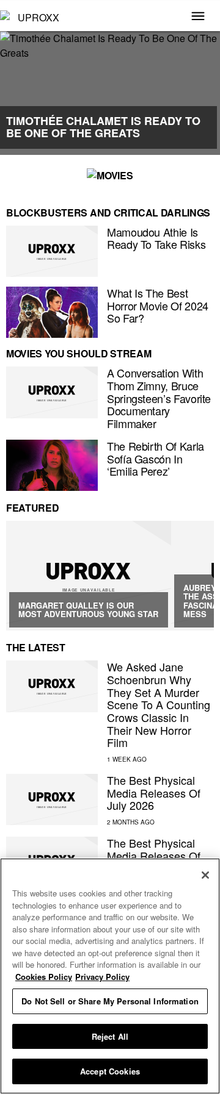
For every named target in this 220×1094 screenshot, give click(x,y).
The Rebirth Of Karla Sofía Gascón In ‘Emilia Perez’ (155, 458)
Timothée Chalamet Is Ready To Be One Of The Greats (103, 127)
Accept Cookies (110, 1071)
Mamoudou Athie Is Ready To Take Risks (156, 238)
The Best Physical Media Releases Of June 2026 (153, 855)
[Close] (205, 875)
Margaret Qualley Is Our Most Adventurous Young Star (88, 609)
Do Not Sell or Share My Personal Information (110, 1001)
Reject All (110, 1036)
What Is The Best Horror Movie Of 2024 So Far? (157, 305)
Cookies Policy (43, 976)
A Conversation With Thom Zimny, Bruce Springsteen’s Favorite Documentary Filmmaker (159, 398)
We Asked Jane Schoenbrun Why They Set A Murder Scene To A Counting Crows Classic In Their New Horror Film (158, 704)
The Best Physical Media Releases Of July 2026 (153, 792)
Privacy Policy (102, 976)
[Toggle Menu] (198, 17)
